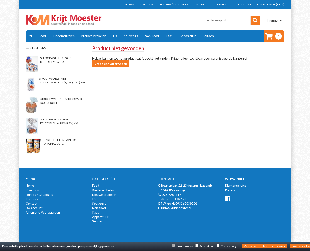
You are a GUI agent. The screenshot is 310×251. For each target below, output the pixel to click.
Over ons (146, 4)
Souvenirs (131, 36)
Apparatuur (188, 36)
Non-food (152, 36)
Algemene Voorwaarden (43, 212)
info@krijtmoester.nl (176, 208)
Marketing (228, 246)
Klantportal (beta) (270, 4)
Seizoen (208, 36)
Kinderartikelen (64, 36)
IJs (115, 36)
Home (129, 4)
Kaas (169, 36)
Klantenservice (235, 185)
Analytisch (207, 246)
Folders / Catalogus (174, 4)
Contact (220, 4)
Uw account (242, 4)
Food (42, 36)
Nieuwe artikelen (93, 36)
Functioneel (185, 246)
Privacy (230, 190)
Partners (201, 4)
